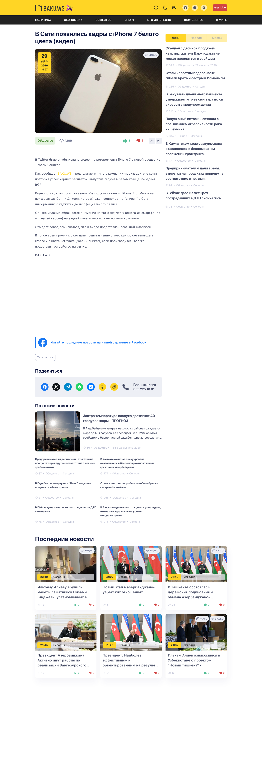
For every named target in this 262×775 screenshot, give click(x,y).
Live (223, 7)
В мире (221, 19)
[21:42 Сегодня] (131, 632)
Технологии (45, 357)
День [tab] (176, 38)
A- (152, 140)
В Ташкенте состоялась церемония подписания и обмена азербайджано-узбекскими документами (192, 597)
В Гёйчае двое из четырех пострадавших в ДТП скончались (65, 509)
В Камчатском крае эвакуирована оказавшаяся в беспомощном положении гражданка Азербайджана (127, 463)
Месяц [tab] (217, 38)
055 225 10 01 (144, 389)
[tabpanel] (196, 127)
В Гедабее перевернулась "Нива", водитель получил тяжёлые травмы (63, 485)
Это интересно (159, 19)
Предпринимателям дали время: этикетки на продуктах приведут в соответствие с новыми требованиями (65, 463)
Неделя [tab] (196, 38)
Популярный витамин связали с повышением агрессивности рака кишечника (194, 124)
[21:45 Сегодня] (65, 632)
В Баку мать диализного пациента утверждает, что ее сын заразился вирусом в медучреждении (130, 511)
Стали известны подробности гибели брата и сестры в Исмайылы (129, 485)
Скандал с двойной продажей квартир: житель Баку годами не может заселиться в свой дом (193, 53)
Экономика (73, 19)
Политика (43, 19)
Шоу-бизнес (193, 19)
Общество (103, 19)
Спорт (129, 19)
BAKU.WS (65, 173)
